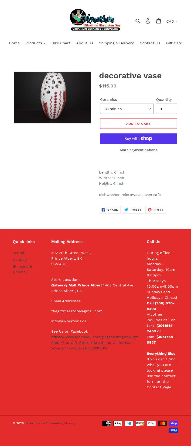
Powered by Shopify (60, 423)
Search (19, 253)
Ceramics (108, 99)
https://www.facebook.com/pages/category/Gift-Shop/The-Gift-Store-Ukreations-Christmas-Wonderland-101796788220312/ (95, 342)
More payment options (138, 150)
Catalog (20, 259)
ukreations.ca (35, 423)
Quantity (164, 99)
